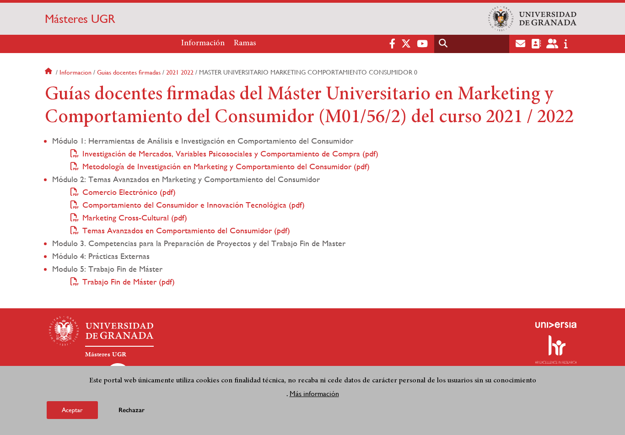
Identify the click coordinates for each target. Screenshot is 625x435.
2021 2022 (180, 72)
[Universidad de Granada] (532, 18)
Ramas (245, 43)
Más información (314, 393)
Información (203, 43)
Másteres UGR (80, 19)
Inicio (49, 72)
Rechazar (132, 410)
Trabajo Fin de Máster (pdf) (128, 281)
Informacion (75, 72)
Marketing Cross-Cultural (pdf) (134, 217)
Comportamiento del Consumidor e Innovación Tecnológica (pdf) (193, 204)
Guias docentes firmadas (129, 72)
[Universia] (556, 325)
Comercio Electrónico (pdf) (129, 192)
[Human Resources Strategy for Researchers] (556, 349)
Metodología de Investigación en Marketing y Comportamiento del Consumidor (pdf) (226, 166)
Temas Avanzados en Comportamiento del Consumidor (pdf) (186, 230)
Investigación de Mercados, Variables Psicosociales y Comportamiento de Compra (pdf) (230, 153)
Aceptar (72, 409)
